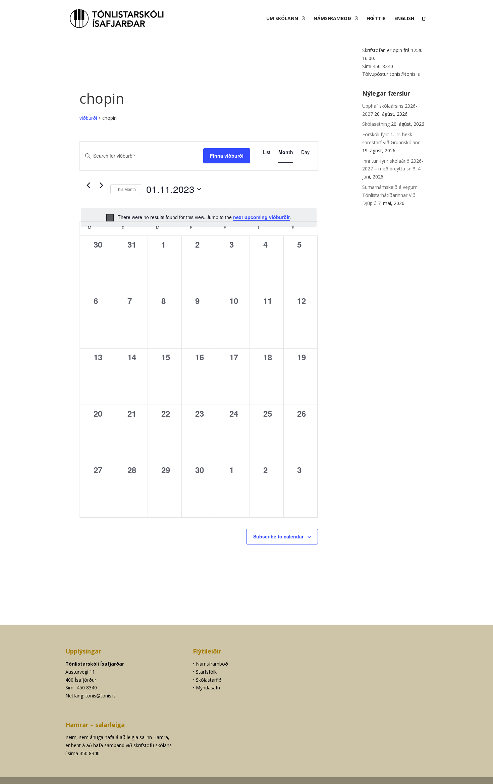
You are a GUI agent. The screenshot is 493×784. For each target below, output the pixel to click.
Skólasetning (376, 124)
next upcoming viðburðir (261, 217)
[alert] (199, 217)
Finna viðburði (226, 155)
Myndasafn (208, 687)
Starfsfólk (206, 672)
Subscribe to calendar (278, 536)
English (404, 18)
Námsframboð (332, 18)
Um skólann (282, 18)
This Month (126, 189)
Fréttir (376, 18)
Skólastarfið (209, 680)
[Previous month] (88, 185)
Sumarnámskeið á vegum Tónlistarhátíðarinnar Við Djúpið (390, 195)
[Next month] (101, 185)
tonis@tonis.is (101, 695)
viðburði (88, 118)
